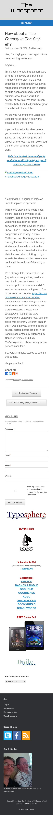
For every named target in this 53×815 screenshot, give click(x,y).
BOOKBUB (26, 589)
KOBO (26, 596)
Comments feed (10, 712)
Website (8, 476)
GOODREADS (26, 592)
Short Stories (27, 380)
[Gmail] (16, 373)
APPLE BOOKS (26, 600)
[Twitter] (10, 373)
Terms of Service (30, 803)
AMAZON (26, 581)
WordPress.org (10, 716)
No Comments (35, 48)
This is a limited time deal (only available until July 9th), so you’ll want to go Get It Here (26, 160)
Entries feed (9, 709)
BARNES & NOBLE (26, 585)
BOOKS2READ (26, 604)
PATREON (26, 568)
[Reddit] (13, 373)
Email (8, 466)
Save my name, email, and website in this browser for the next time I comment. (37, 491)
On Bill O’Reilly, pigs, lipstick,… (26, 403)
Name (8, 455)
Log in (6, 705)
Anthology (17, 380)
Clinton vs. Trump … (26, 393)
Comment (9, 429)
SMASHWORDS (26, 608)
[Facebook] (6, 373)
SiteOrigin (24, 809)
